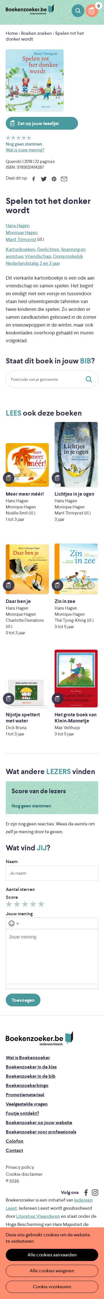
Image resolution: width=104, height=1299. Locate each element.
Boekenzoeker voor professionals (41, 1132)
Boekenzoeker (30, 9)
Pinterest (54, 179)
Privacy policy (20, 1167)
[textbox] (52, 956)
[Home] (39, 1038)
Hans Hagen (18, 225)
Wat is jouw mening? (25, 150)
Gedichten (48, 249)
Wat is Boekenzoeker (28, 1058)
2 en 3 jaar (50, 263)
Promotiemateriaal (25, 1095)
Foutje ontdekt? (22, 1113)
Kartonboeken (20, 249)
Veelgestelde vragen (27, 1104)
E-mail (64, 179)
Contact (14, 1150)
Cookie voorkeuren (52, 1287)
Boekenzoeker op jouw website (39, 1122)
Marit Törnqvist (21, 239)
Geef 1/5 (8, 137)
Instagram (93, 1192)
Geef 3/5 (18, 137)
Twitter (44, 179)
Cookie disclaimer (24, 1174)
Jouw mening (19, 914)
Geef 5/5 (29, 137)
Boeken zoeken (78, 10)
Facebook (34, 179)
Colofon (14, 1141)
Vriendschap (38, 256)
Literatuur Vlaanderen (38, 1216)
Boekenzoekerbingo (27, 1085)
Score (12, 897)
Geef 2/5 (13, 137)
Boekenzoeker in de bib (30, 1076)
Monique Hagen (22, 232)
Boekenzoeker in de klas (31, 1067)
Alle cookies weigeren (52, 1271)
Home (12, 33)
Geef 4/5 (23, 137)
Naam (12, 861)
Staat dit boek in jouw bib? (90, 379)
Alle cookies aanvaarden (52, 1255)
